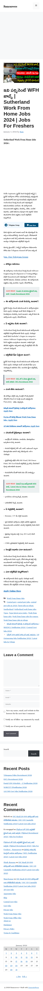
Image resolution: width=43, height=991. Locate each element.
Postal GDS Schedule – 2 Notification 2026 (21, 783)
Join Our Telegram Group (16, 256)
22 (6, 965)
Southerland (8, 609)
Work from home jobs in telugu (16, 620)
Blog (5, 897)
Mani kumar (8, 878)
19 (26, 961)
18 (21, 961)
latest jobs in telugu (25, 605)
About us (7, 920)
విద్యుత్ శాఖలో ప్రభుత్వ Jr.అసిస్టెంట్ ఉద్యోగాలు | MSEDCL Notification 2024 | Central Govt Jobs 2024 (21, 627)
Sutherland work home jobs (25, 609)
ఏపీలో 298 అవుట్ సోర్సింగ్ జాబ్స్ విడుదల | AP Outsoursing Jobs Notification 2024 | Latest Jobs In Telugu (21, 638)
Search (6, 749)
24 (16, 965)
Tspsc (6, 612)
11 (21, 957)
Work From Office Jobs (12, 917)
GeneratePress (33, 987)
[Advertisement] (21, 34)
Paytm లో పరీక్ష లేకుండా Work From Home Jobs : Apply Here (20, 418)
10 (16, 957)
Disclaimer (8, 924)
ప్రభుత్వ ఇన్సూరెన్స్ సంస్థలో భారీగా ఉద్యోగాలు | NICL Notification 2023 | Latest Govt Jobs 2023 (20, 852)
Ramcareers (10, 6)
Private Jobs (8, 909)
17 (16, 961)
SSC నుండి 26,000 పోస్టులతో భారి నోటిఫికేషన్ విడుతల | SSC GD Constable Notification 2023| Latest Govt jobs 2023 (21, 819)
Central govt (11, 602)
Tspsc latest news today (18, 612)
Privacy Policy (9, 928)
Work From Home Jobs (15, 598)
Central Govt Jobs (10, 901)
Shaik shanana (10, 862)
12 (26, 957)
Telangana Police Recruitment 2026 (18, 775)
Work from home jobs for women (25, 616)
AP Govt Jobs (9, 889)
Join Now (32, 225)
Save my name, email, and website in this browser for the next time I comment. (22, 712)
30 (11, 969)
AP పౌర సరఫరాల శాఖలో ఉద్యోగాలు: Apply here (21, 426)
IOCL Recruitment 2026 (13, 779)
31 (16, 969)
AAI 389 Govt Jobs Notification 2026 (18, 791)
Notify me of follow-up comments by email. (22, 719)
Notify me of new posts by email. (18, 726)
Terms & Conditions (11, 932)
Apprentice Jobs (10, 893)
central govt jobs (23, 602)
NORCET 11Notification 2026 (15, 787)
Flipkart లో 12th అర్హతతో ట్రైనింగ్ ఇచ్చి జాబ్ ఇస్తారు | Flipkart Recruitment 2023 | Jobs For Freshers (21, 832)
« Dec (18, 976)
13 (32, 957)
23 (11, 965)
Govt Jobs (7, 905)
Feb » (24, 976)
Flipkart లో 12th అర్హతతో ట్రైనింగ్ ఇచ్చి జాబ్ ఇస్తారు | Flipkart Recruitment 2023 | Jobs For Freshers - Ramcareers (21, 845)
